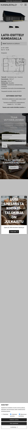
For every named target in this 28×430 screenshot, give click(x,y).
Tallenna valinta (14, 419)
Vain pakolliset (14, 423)
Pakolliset (5, 414)
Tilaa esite (13, 231)
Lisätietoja (13, 427)
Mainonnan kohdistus (23, 415)
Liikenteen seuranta (13, 415)
